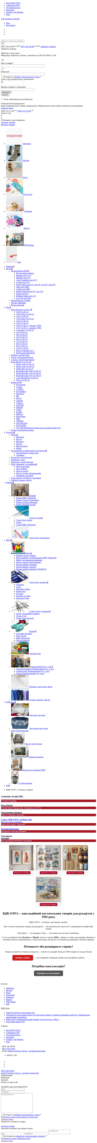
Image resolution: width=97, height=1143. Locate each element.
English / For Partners (14, 12)
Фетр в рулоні (22, 471)
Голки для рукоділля (25, 618)
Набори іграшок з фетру (21, 480)
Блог (8, 14)
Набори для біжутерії (20, 355)
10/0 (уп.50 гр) (22, 312)
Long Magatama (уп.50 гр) (27, 378)
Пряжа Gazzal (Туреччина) (27, 500)
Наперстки (21, 591)
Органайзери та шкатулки (27, 453)
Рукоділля (28, 194)
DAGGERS (21, 426)
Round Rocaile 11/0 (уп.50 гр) (28, 373)
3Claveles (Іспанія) (24, 634)
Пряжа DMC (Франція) (26, 498)
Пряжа (32, 496)
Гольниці (20, 585)
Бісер (25, 177)
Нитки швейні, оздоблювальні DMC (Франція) (36, 558)
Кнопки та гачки (23, 596)
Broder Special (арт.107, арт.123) (29, 291)
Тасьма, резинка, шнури (39, 700)
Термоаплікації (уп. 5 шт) (41, 667)
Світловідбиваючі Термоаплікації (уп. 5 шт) (35, 669)
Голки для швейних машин (28, 614)
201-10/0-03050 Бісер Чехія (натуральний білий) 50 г (38, 428)
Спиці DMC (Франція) (26, 525)
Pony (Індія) (21, 636)
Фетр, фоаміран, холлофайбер (24, 464)
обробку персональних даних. (27, 77)
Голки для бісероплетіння (22, 357)
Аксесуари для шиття (38, 582)
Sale (19, 262)
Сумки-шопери (25, 783)
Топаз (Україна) (23, 640)
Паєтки (14, 435)
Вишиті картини (36, 757)
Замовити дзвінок (48, 46)
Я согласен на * (25, 1136)
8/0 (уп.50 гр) (22, 344)
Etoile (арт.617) (22, 294)
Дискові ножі (35, 653)
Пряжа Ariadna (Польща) (26, 502)
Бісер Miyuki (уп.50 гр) (21, 362)
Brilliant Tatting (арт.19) (26, 296)
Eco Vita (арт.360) (23, 298)
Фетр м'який (21, 469)
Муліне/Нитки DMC (20, 271)
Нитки (28, 553)
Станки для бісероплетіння (22, 360)
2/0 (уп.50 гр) (22, 332)
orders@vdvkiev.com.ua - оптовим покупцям (26, 1051)
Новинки (27, 144)
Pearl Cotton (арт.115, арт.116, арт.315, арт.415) (35, 285)
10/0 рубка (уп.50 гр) (25, 314)
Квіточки (20, 437)
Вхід (8, 23)
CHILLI (19, 403)
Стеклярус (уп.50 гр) (25, 330)
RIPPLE (19, 414)
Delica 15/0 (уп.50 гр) (25, 366)
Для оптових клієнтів (10, 19)
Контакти (10, 10)
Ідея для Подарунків (20, 731)
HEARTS (20, 394)
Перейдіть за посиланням (48, 973)
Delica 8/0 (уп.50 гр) (24, 369)
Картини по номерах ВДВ (34, 770)
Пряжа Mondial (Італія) (26, 505)
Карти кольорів (17, 305)
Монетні (19, 441)
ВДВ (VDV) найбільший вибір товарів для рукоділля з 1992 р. (32, 1019)
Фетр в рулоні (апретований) (28, 473)
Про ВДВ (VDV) (13, 3)
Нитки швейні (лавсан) (26, 567)
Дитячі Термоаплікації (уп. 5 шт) (30, 673)
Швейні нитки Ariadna (26, 555)
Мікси (18, 448)
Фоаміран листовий (24, 476)
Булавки (19, 594)
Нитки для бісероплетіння (22, 430)
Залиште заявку (22, 958)
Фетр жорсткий (23, 466)
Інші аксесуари (22, 598)
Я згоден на (23, 77)
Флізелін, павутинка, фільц (40, 687)
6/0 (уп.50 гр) (22, 339)
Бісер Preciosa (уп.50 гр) (21, 310)
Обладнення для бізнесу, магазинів (26, 478)
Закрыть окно (7, 1141)
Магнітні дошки (23, 589)
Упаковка (20, 455)
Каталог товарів (8, 122)
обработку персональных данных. (30, 1136)
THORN (19, 421)
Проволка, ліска (18, 460)
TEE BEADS (21, 423)
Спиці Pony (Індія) (24, 520)
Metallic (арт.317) (23, 278)
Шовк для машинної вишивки (29, 560)
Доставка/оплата (13, 8)
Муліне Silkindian (18, 303)
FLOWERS (21, 391)
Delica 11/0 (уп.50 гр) (25, 364)
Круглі (19, 439)
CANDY (20, 389)
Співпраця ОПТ (13, 5)
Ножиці (32, 631)
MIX (18, 419)
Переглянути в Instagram (22, 873)
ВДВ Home (29, 245)
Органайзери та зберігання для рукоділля (28, 451)
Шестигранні (22, 446)
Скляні (19, 387)
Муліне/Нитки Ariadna (20, 300)
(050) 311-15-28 (24, 111)
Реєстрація (10, 25)
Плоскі (19, 444)
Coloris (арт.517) (23, 282)
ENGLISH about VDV (15, 1022)
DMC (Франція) (23, 638)
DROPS (19, 407)
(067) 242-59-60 (27, 46)
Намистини (16, 382)
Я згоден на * (22, 1115)
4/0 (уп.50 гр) (22, 335)
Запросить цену (24, 1138)
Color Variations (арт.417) (26, 280)
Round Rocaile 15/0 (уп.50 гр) (28, 376)
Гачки (18, 522)
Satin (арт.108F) (22, 287)
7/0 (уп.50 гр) (22, 341)
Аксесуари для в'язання (39, 538)
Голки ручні (21, 616)
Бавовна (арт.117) (23, 275)
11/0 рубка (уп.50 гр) (25, 319)
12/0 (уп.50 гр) (22, 321)
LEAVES (20, 405)
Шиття (27, 228)
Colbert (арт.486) (23, 289)
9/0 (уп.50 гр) (22, 346)
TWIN (18, 410)
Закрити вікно (7, 108)
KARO (19, 412)
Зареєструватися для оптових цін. (20, 1013)
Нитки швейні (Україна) (26, 565)
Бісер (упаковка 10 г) (25, 350)
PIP (17, 396)
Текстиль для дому (37, 715)
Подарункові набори (25, 273)
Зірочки (19, 401)
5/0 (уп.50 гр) (22, 337)
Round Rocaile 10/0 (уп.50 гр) (28, 371)
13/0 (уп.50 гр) (22, 323)
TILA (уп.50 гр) (23, 380)
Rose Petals (20, 416)
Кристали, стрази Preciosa (22, 462)
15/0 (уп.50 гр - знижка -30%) (28, 328)
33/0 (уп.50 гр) (22, 348)
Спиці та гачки (35, 518)
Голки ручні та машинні (39, 611)
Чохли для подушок (33, 744)
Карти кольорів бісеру (25, 353)
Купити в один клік (29, 1117)
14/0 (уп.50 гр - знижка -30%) (28, 325)
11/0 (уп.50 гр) (22, 316)
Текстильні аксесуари (38, 728)
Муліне (26, 160)
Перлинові (20, 385)
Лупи (18, 587)
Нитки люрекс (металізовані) (28, 562)
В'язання (28, 211)
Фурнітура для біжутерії (21, 457)
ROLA (19, 398)
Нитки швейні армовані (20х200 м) (31, 569)
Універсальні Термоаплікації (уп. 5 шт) (33, 671)
